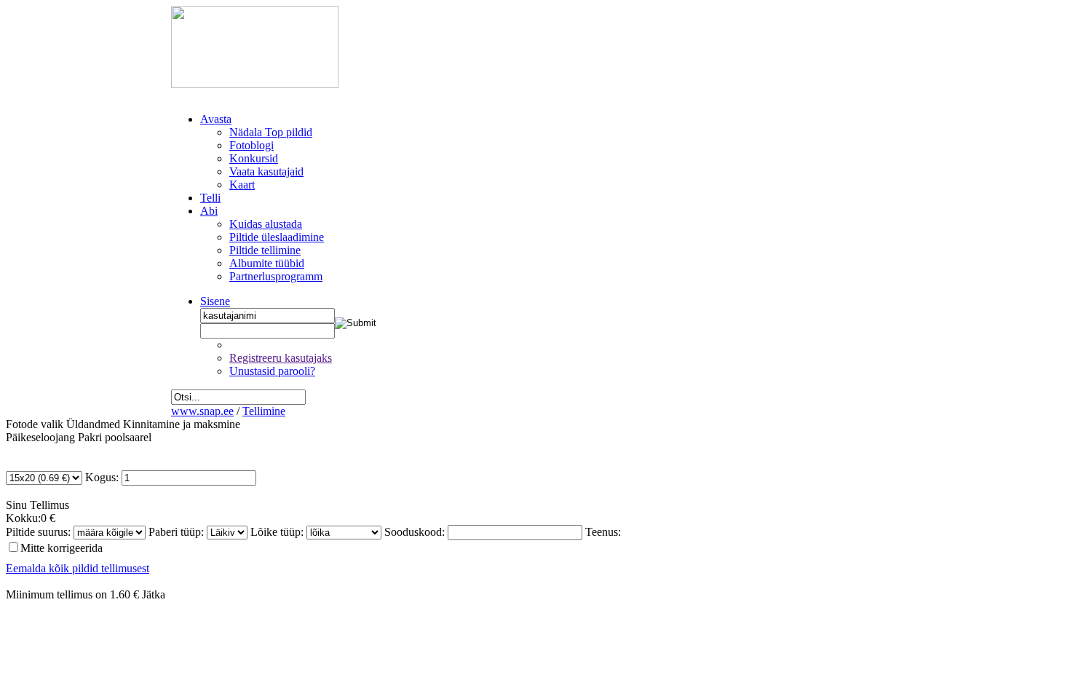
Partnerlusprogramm (275, 276)
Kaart (242, 184)
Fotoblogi (251, 145)
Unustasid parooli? (272, 371)
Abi (209, 211)
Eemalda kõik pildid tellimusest (77, 568)
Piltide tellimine (265, 250)
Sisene (215, 301)
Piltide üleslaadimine (276, 237)
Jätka (153, 594)
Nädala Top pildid (270, 132)
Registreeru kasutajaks (280, 358)
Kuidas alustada (265, 224)
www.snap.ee (202, 411)
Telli (210, 197)
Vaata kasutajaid (266, 171)
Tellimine (263, 411)
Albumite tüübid (266, 263)
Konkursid (253, 158)
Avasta (215, 119)
